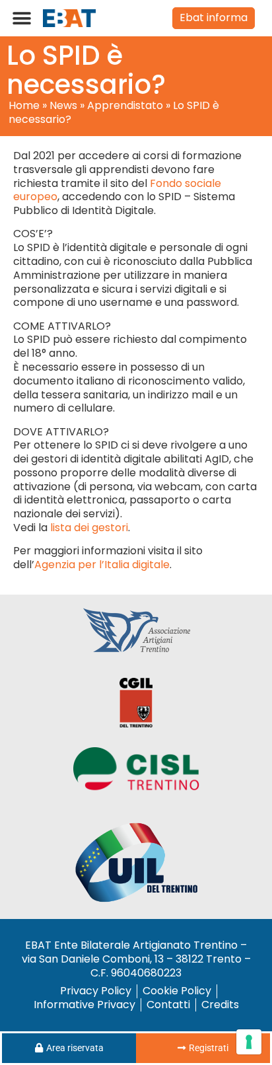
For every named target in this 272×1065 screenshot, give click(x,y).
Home (24, 105)
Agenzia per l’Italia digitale (102, 564)
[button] (21, 18)
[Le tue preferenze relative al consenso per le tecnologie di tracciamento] (248, 1041)
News (63, 105)
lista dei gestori (89, 527)
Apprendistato (125, 105)
